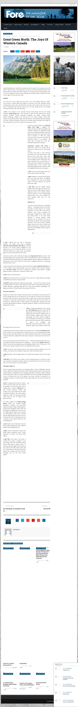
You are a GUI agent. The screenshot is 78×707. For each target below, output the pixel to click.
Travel (43, 24)
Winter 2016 (43, 548)
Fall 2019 (38, 673)
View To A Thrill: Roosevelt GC (8, 664)
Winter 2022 (10, 673)
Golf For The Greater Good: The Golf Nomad (27, 684)
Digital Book (18, 24)
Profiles (26, 24)
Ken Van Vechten (65, 115)
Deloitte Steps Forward (69, 686)
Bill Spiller (59, 72)
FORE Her (68, 24)
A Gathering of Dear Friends (68, 678)
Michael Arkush (65, 106)
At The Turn (65, 684)
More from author (17, 543)
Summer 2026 (23, 548)
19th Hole (50, 24)
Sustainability (35, 24)
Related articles (8, 543)
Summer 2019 (6, 548)
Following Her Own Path (67, 96)
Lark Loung (66, 694)
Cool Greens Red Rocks (41, 683)
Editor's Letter (66, 700)
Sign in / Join (72, 5)
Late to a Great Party (68, 702)
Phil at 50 (47, 509)
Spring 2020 (6, 33)
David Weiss (14, 667)
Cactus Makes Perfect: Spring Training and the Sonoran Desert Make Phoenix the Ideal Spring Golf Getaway (43, 554)
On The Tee (65, 668)
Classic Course (59, 24)
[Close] (76, 664)
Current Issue (8, 24)
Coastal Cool (66, 670)
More (5, 28)
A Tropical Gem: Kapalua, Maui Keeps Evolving (10, 684)
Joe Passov (6, 46)
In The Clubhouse (59, 69)
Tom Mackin (64, 98)
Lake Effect (23, 663)
